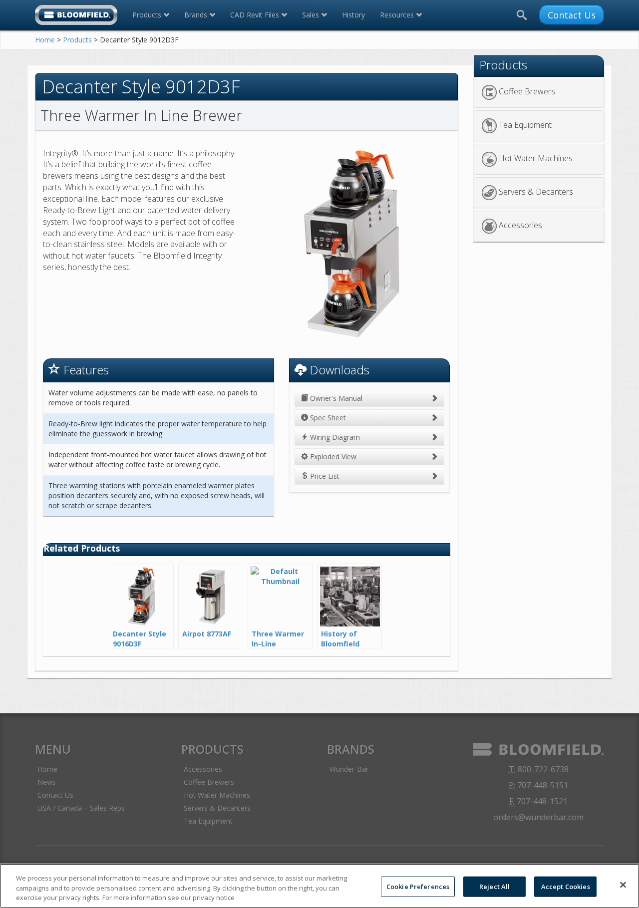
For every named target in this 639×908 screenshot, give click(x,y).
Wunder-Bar (348, 769)
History (353, 14)
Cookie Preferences (417, 886)
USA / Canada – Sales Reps (81, 808)
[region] (319, 886)
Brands (196, 14)
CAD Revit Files (255, 14)
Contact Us (572, 15)
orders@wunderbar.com (538, 817)
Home (45, 39)
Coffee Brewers (527, 91)
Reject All (494, 886)
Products (147, 14)
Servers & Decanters (536, 192)
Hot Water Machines (536, 158)
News (46, 782)
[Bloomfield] (76, 15)
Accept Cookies (565, 886)
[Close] (623, 885)
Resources (398, 14)
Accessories (520, 225)
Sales (311, 14)
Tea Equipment (525, 125)
